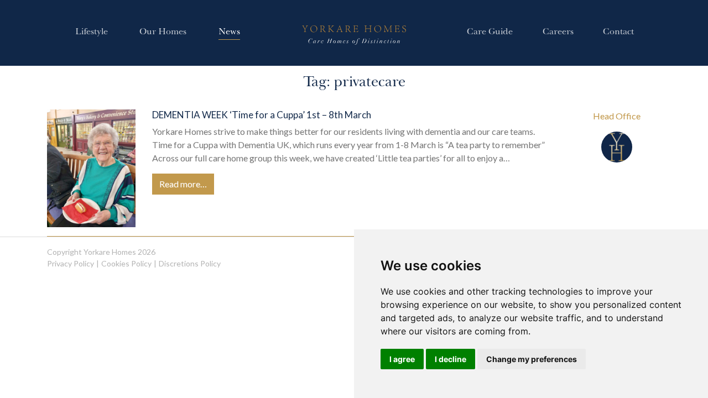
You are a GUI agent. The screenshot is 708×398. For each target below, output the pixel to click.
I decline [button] (450, 359)
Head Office (617, 116)
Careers (558, 32)
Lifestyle (91, 32)
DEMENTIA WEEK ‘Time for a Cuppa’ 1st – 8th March (261, 115)
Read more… (183, 184)
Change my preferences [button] (531, 359)
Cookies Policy (126, 263)
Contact (618, 32)
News (229, 32)
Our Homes (162, 32)
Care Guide (490, 32)
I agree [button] (402, 359)
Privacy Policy (70, 263)
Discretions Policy (190, 263)
